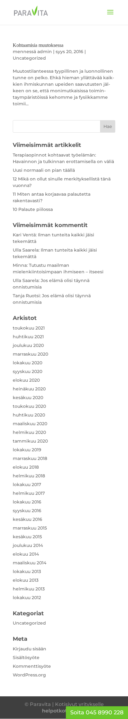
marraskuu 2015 (30, 528)
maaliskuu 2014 (29, 563)
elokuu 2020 (26, 380)
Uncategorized (29, 58)
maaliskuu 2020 (30, 423)
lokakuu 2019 (27, 450)
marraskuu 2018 (30, 458)
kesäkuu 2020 (28, 397)
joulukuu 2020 (28, 345)
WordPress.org (29, 675)
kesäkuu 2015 (27, 536)
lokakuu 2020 (27, 363)
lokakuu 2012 (27, 597)
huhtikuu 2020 (29, 415)
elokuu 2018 (26, 467)
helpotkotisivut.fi (64, 711)
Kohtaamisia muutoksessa (38, 45)
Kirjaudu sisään (29, 649)
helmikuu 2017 (29, 493)
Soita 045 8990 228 (97, 712)
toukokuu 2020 (29, 406)
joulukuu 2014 (28, 545)
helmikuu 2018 (29, 476)
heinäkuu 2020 (29, 389)
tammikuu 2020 (30, 441)
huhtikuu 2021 (28, 336)
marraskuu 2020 (30, 354)
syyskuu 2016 (27, 510)
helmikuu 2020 (29, 432)
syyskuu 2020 (27, 371)
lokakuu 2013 (27, 571)
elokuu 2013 (26, 580)
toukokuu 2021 (29, 328)
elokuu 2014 (26, 554)
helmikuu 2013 (29, 589)
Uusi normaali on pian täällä (44, 170)
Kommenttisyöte (32, 666)
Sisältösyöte (26, 657)
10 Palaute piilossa (33, 209)
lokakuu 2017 (27, 484)
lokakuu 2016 (27, 502)
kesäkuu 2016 (27, 519)
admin (44, 51)
